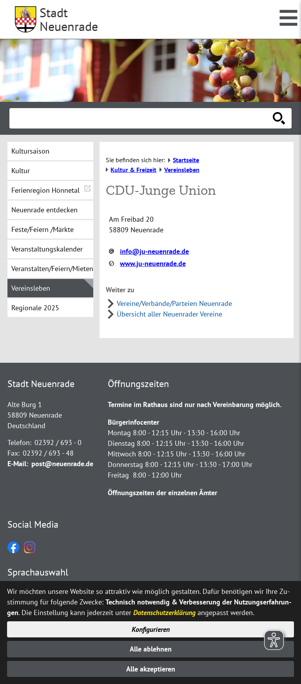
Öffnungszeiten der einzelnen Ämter (162, 492)
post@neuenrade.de (62, 463)
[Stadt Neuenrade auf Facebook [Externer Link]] (13, 550)
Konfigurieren (151, 629)
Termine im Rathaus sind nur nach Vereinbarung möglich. (194, 404)
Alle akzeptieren (150, 668)
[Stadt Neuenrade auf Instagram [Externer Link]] (29, 550)
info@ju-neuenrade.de (154, 251)
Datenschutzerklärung (164, 612)
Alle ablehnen (151, 648)
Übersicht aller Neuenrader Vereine (169, 313)
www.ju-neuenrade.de (153, 263)
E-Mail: (17, 463)
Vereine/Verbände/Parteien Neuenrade (174, 303)
